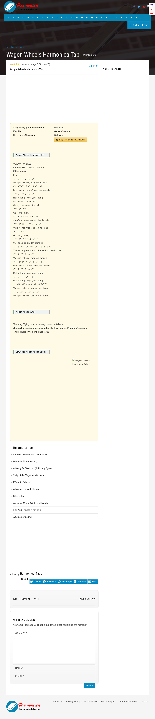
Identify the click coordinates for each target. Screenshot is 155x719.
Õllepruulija (18, 496)
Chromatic (91, 55)
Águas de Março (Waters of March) (30, 503)
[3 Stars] (15, 64)
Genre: (57, 131)
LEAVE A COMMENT (87, 599)
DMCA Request (108, 701)
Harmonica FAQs (128, 701)
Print (95, 65)
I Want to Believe (21, 482)
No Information (16, 47)
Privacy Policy (73, 701)
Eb (19, 131)
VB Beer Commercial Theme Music (30, 454)
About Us (58, 701)
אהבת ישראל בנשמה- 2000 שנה (27, 510)
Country (65, 131)
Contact (145, 701)
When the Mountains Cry (25, 461)
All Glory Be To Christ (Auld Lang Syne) (32, 468)
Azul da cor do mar (22, 517)
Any (61, 135)
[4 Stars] (16, 64)
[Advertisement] (54, 98)
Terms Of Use (90, 701)
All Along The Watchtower (26, 489)
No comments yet (26, 599)
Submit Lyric (140, 25)
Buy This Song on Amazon (72, 139)
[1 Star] (11, 64)
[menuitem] (152, 13)
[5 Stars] (18, 64)
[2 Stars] (13, 64)
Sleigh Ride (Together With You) (29, 475)
